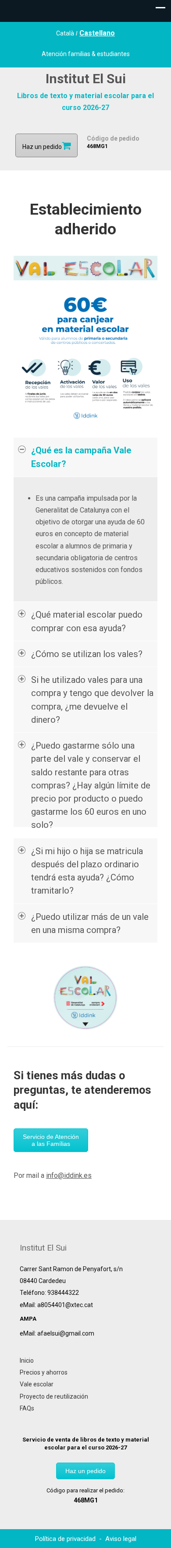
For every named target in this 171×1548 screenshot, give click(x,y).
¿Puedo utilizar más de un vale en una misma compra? (90, 923)
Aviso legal (120, 1539)
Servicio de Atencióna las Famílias (51, 1140)
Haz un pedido (85, 1470)
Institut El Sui (86, 78)
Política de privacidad (66, 1539)
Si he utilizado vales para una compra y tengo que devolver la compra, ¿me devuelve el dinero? (92, 700)
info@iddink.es (69, 1175)
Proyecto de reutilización (54, 1396)
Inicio (27, 1360)
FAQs (27, 1408)
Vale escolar (36, 1384)
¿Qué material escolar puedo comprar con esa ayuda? (86, 621)
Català (65, 33)
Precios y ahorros (44, 1372)
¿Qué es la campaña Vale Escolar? (81, 457)
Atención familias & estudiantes (86, 53)
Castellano (97, 33)
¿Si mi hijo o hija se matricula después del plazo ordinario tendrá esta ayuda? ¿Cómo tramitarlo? (87, 871)
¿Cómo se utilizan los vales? (86, 654)
